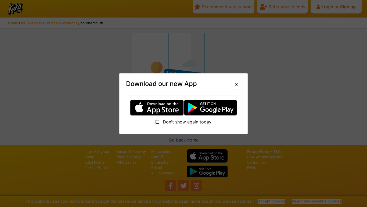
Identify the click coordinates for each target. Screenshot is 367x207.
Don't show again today (186, 122)
